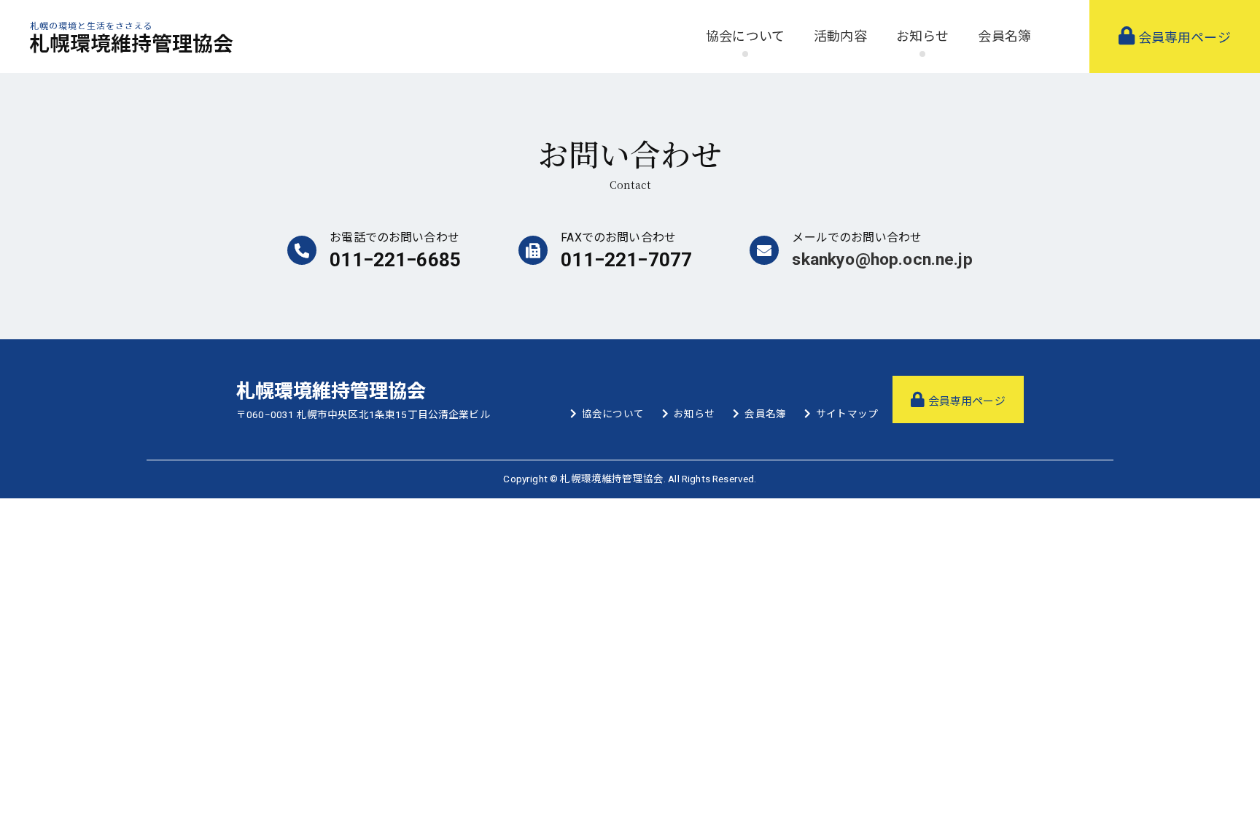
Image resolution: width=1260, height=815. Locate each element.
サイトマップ (847, 414)
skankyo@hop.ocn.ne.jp (882, 259)
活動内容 (840, 36)
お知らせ (694, 414)
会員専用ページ (1182, 37)
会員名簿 (1004, 36)
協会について (613, 414)
